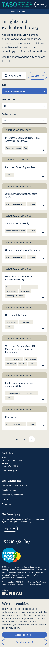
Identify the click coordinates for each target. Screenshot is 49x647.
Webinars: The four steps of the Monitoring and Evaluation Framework (21, 348)
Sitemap (5, 499)
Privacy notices (8, 504)
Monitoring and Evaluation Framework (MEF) (19, 278)
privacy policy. (13, 627)
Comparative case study (17, 223)
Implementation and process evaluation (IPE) (19, 384)
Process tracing (12, 416)
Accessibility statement (12, 494)
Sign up (8, 528)
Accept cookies (23, 634)
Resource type (8, 99)
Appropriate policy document (15, 485)
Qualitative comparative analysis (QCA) (21, 195)
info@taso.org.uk (9, 470)
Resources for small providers (20, 167)
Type (4, 84)
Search (35, 75)
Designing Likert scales (16, 314)
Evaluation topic (9, 114)
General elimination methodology (22, 249)
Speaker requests (10, 490)
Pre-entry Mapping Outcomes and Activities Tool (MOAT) (22, 139)
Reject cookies (23, 642)
